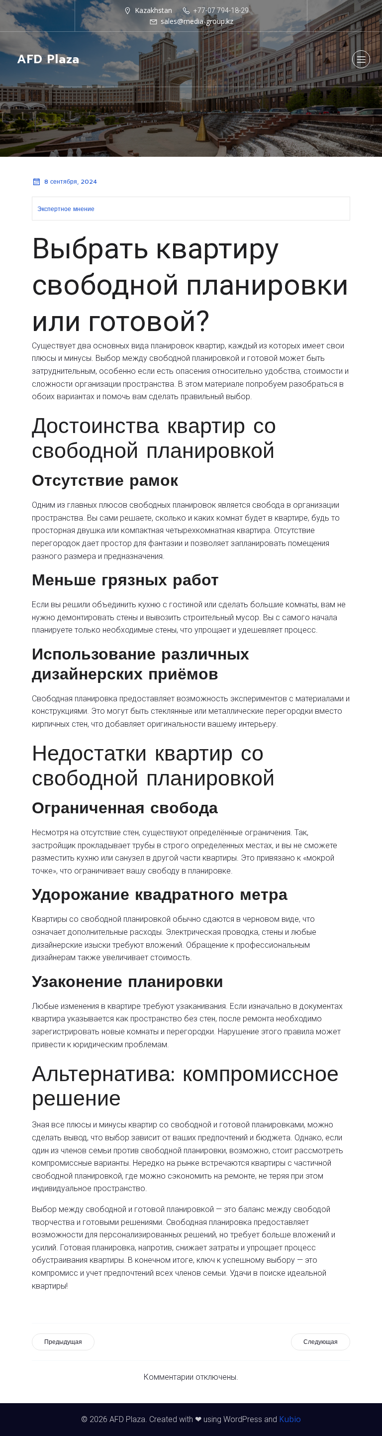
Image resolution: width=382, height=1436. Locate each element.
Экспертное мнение (66, 209)
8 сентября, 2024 (70, 181)
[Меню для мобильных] (361, 59)
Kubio (290, 1419)
